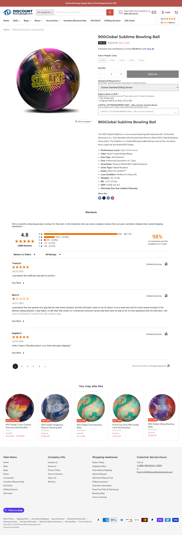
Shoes (38, 20)
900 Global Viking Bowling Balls (161, 425)
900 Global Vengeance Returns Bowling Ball (52, 426)
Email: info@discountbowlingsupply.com (155, 472)
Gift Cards (130, 20)
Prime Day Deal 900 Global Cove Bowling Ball (125, 426)
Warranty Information (102, 485)
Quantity (102, 68)
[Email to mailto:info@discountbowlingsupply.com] (153, 12)
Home (6, 20)
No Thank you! (107, 98)
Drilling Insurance (100, 481)
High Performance (129, 150)
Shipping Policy (99, 466)
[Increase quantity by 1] (121, 74)
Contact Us (53, 462)
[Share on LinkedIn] (108, 198)
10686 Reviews (27, 245)
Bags (26, 20)
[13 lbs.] (113, 63)
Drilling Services (112, 20)
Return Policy (98, 462)
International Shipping (102, 470)
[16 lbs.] (142, 63)
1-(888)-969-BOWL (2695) (149, 465)
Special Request (99, 474)
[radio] (91, 234)
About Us (52, 466)
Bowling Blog (98, 493)
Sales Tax (52, 478)
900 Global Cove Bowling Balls (89, 426)
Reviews (51, 481)
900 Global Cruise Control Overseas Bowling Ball (18, 426)
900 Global (81, 430)
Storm (8, 430)
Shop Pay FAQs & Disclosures (105, 489)
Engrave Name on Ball (116, 101)
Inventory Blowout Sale (75, 20)
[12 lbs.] (103, 63)
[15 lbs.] (132, 63)
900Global (45, 430)
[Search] (110, 12)
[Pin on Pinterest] (112, 198)
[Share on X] (104, 198)
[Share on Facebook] (99, 198)
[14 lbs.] (122, 63)
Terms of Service (55, 474)
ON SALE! (95, 20)
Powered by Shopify (11, 527)
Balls (16, 20)
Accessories (52, 20)
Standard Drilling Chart (102, 478)
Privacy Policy (54, 470)
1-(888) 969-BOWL (137, 12)
